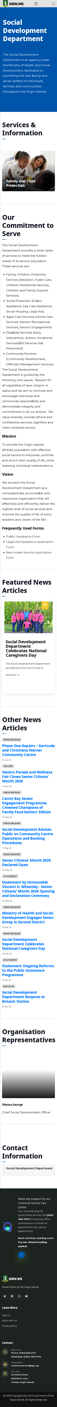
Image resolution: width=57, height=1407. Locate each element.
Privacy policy (9, 1326)
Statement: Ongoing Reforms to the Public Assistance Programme (28, 970)
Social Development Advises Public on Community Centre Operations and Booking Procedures (27, 836)
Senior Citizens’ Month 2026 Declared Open (26, 862)
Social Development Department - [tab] (28, 1170)
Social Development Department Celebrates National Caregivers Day (26, 648)
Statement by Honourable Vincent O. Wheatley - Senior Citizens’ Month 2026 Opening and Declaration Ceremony (28, 889)
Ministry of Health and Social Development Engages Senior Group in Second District (28, 917)
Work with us (9, 1320)
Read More (11, 675)
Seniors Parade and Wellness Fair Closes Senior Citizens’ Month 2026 (27, 777)
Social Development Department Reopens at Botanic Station (23, 997)
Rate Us (6, 1315)
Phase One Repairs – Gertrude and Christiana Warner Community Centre (28, 750)
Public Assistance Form (23, 536)
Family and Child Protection (20, 183)
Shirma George (12, 1105)
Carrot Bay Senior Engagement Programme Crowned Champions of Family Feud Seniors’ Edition (26, 805)
